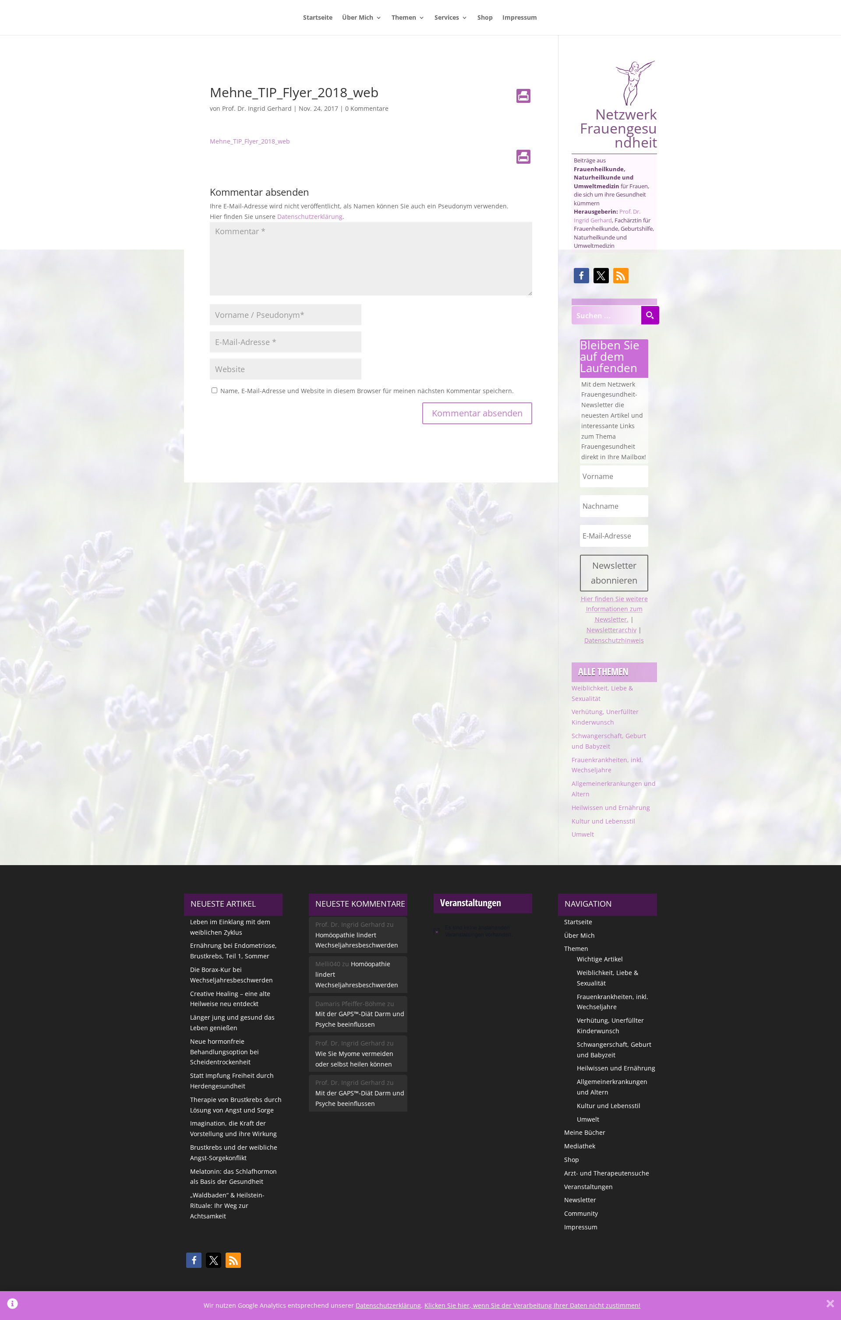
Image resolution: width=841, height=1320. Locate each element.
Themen (404, 17)
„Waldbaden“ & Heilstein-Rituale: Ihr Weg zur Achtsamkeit (227, 1205)
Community (581, 1213)
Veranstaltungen (588, 1187)
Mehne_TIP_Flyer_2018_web (250, 141)
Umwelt (583, 834)
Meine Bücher (584, 1132)
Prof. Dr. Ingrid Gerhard (257, 108)
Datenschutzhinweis (614, 640)
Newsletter (580, 1200)
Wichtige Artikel (600, 959)
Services (447, 17)
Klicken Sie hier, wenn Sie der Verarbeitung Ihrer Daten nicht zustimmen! (532, 1305)
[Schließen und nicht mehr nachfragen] (830, 1305)
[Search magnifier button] (650, 315)
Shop (485, 17)
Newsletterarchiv (611, 630)
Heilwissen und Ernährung (611, 807)
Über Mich (357, 17)
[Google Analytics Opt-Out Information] (12, 1305)
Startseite (317, 17)
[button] (581, 275)
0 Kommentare (367, 108)
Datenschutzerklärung (310, 216)
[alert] (483, 931)
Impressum (519, 17)
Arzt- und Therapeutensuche (606, 1173)
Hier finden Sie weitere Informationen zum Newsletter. (614, 609)
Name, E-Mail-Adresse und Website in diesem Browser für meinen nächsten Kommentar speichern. (367, 391)
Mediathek (579, 1146)
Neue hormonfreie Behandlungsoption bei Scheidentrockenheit (224, 1052)
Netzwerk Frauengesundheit (618, 127)
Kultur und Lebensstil (603, 821)
